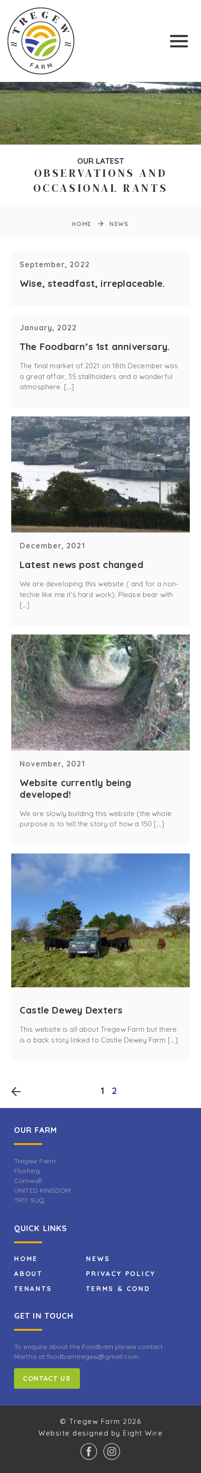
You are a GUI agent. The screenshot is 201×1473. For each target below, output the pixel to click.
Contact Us (47, 1378)
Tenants (33, 1288)
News (98, 1258)
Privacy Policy (120, 1273)
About (28, 1273)
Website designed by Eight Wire (100, 1433)
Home (82, 223)
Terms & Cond (118, 1288)
